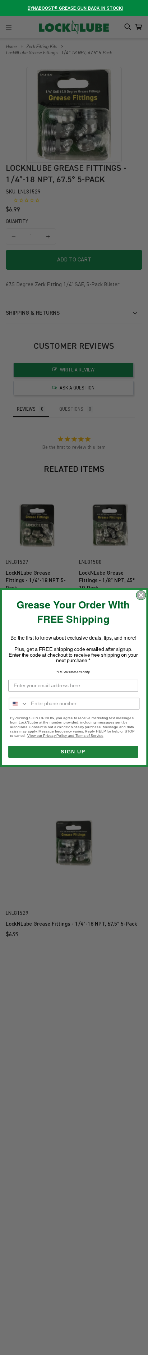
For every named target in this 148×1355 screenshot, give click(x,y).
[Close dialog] (140, 595)
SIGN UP (73, 751)
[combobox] (18, 703)
